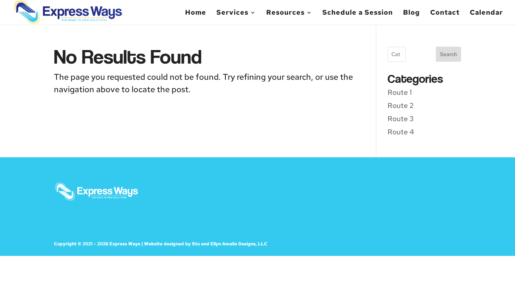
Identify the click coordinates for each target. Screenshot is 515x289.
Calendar (486, 13)
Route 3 (401, 118)
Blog (411, 13)
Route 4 (401, 132)
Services (232, 13)
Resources (285, 13)
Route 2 (401, 105)
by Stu (192, 244)
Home (195, 13)
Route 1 (400, 92)
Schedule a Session (357, 13)
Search (448, 54)
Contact (445, 13)
